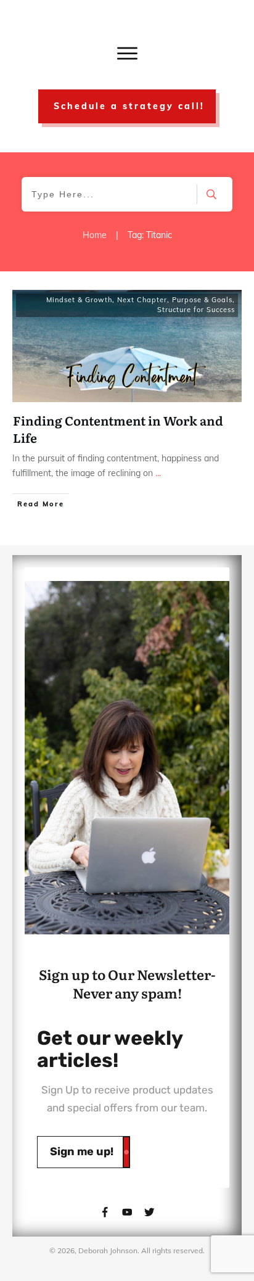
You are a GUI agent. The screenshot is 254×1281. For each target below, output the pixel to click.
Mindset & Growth (79, 299)
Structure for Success (196, 309)
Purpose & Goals (202, 299)
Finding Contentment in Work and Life (118, 429)
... (158, 473)
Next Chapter (142, 299)
